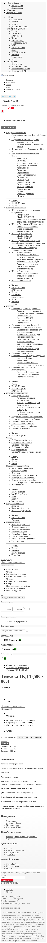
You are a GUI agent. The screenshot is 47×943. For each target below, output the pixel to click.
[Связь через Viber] (9, 109)
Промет (14, 50)
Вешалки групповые (20, 525)
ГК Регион (16, 33)
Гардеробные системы (16, 133)
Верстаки (15, 473)
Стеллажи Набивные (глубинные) (26, 359)
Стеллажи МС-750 (25, 318)
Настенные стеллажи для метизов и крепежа (28, 340)
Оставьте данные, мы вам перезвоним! (21, 837)
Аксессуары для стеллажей (29, 311)
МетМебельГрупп (19, 43)
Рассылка (9, 868)
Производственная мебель (17, 466)
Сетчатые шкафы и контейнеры (25, 419)
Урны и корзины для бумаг (23, 539)
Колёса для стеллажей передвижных (26, 399)
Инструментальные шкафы (23, 480)
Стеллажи (10, 306)
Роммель (15, 54)
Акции (14, 24)
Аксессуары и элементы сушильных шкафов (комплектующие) (27, 275)
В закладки (23, 737)
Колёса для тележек (20, 395)
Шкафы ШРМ (23, 215)
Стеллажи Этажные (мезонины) (31, 365)
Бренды (14, 201)
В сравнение (35, 737)
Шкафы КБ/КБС (24, 238)
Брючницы (21, 161)
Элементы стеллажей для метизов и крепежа (28, 349)
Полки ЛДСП (23, 179)
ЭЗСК (14, 59)
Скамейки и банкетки (21, 534)
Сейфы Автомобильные (22, 440)
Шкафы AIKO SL (24, 236)
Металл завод (17, 40)
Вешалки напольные (20, 527)
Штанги (20, 196)
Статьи (9, 892)
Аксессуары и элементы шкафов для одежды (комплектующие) (31, 220)
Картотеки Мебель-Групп (28, 262)
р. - (26, 608)
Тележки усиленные (20, 428)
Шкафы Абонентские (21, 280)
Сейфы (9, 438)
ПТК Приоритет (18, 52)
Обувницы (21, 170)
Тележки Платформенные (22, 424)
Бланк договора (12, 853)
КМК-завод (16, 36)
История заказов (12, 866)
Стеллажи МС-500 (25, 316)
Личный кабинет (13, 864)
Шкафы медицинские (21, 510)
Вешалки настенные (20, 529)
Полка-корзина (23, 177)
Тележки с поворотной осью (24, 426)
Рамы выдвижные (25, 186)
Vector (14, 31)
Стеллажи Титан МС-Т (27, 377)
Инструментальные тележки (24, 475)
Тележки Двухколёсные (22, 421)
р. (30, 608)
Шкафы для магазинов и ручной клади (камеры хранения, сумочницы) (28, 241)
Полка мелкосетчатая (26, 175)
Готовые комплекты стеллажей (30, 313)
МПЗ (13, 45)
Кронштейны (23, 168)
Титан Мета (16, 57)
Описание (10, 716)
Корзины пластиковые (27, 165)
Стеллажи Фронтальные (27, 363)
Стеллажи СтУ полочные (28, 374)
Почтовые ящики (19, 532)
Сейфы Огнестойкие (20, 447)
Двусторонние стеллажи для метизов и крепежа (29, 331)
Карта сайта (10, 839)
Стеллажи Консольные (21, 353)
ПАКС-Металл (18, 47)
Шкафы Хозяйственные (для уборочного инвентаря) (24, 249)
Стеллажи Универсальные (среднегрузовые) (23, 368)
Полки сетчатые (24, 184)
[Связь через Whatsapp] (12, 109)
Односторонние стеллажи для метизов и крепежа (30, 345)
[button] (13, 597)
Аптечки (15, 506)
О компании (16, 19)
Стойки (20, 191)
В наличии (10, 649)
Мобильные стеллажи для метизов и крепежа (28, 335)
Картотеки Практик (25, 257)
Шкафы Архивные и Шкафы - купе (27, 224)
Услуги (14, 22)
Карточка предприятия (15, 850)
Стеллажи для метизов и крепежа (26, 327)
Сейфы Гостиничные (20, 445)
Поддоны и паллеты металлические (27, 417)
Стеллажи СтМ (23, 323)
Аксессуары (22, 158)
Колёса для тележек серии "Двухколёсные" (28, 403)
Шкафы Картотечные (21, 252)
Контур (14, 38)
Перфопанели (23, 172)
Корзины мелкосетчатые (27, 163)
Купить (5, 743)
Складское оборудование (17, 393)
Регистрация (17, 5)
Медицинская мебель (15, 504)
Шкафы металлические (16, 208)
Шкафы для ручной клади (28, 245)
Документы (10, 855)
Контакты (9, 80)
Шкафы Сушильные (20, 271)
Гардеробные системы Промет (25, 140)
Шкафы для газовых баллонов (30, 482)
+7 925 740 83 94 (8, 96)
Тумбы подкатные (19, 536)
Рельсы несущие (24, 189)
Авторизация (17, 8)
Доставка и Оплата (19, 26)
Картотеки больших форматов (30, 259)
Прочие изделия (13, 522)
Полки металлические (26, 182)
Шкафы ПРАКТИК (25, 217)
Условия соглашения (20, 69)
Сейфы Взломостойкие (21, 442)
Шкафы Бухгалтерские (21, 233)
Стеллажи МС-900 (25, 320)
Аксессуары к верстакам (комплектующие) (22, 469)
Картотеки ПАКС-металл (28, 255)
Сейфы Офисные (19, 449)
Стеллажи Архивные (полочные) (26, 309)
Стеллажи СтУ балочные (28, 372)
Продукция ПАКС (19, 71)
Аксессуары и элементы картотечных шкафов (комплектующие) (27, 266)
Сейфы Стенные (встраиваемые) (26, 452)
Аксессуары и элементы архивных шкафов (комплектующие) (27, 228)
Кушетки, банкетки (20, 508)
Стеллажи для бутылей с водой (25, 325)
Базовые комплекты (25, 142)
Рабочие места (17, 485)
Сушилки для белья (25, 194)
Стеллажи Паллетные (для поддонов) (28, 356)
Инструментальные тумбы (23, 478)
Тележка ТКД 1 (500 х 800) (18, 670)
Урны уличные (18, 541)
